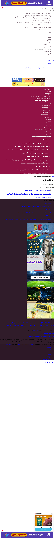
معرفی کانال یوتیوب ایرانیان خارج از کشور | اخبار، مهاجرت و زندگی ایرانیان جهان (33, 22)
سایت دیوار (32, 325)
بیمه (26, 322)
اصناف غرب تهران (42, 322)
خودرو (49, 121)
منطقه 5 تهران (45, 109)
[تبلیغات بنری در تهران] (28, 80)
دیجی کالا (50, 326)
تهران (50, 104)
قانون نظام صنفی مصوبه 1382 (41, 100)
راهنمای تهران (43, 325)
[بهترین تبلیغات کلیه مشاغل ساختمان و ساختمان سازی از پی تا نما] (40, 270)
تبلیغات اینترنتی (47, 93)
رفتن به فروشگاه (47, 51)
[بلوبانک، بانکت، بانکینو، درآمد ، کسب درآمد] (28, 72)
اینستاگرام (32, 322)
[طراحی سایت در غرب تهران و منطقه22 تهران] (40, 238)
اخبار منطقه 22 (51, 322)
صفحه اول (49, 88)
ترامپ (8, 323)
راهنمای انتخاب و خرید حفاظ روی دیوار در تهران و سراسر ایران (37, 15)
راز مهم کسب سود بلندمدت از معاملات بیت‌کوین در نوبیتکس (37, 27)
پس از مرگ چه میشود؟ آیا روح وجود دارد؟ (42, 20)
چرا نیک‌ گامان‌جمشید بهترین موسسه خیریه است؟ (40, 24)
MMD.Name (9, 344)
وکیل (4, 325)
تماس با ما (48, 123)
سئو (37, 325)
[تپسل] (2, 7)
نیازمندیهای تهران (12, 325)
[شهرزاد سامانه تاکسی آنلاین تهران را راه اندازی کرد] (40, 318)
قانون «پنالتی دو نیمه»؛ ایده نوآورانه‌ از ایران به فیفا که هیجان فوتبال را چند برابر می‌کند (32, 17)
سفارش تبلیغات (50, 66)
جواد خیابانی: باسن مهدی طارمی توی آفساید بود (40, 19)
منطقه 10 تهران (44, 110)
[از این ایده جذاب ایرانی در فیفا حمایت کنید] (40, 286)
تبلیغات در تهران (16, 322)
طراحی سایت (20, 344)
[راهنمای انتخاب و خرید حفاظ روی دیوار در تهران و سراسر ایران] (40, 254)
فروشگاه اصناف (47, 90)
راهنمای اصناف (48, 95)
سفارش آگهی (48, 119)
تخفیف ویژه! (43, 529)
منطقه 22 (21, 325)
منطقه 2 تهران (45, 107)
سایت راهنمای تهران (28, 344)
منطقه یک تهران (44, 105)
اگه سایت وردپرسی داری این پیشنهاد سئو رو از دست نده (38, 13)
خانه (53, 176)
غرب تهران (26, 326)
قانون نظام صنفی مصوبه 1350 (41, 98)
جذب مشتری (4, 322)
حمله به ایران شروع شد (46, 26)
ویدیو (50, 116)
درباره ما (49, 91)
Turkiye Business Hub (48, 336)
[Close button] (52, 513)
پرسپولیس (51, 328)
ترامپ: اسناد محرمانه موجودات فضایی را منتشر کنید (39, 29)
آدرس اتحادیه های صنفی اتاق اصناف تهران (39, 97)
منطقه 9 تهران (45, 112)
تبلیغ (24, 322)
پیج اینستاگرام (48, 102)
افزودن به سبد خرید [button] (39, 197)
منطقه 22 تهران (44, 114)
